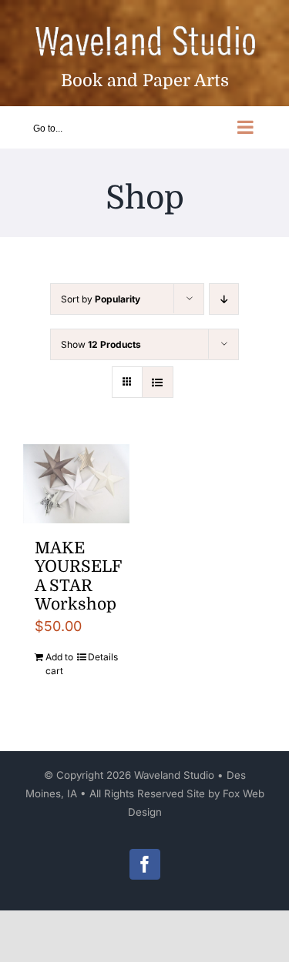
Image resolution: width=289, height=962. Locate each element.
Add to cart (59, 663)
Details (103, 657)
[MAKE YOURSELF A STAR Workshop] (76, 483)
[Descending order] (224, 299)
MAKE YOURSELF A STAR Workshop (78, 576)
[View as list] (158, 382)
